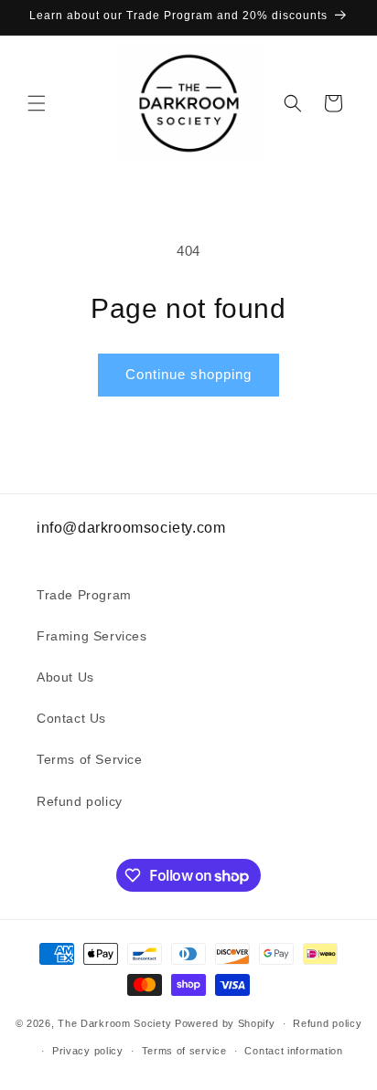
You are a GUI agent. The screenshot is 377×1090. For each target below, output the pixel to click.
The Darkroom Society (114, 1023)
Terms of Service (90, 759)
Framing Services (92, 636)
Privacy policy (88, 1050)
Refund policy (80, 801)
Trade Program (84, 594)
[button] (36, 103)
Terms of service (184, 1050)
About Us (65, 677)
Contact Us (71, 718)
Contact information (293, 1050)
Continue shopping (188, 374)
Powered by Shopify (225, 1023)
